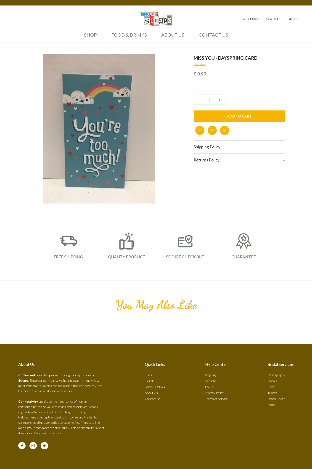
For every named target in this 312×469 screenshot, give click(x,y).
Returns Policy (206, 160)
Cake (271, 387)
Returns (211, 381)
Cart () (294, 19)
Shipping (210, 375)
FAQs (209, 387)
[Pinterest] (224, 130)
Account (251, 19)
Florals (149, 381)
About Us (171, 37)
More (271, 405)
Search (273, 19)
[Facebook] (199, 130)
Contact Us (212, 37)
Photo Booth (276, 399)
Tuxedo (272, 393)
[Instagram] (33, 445)
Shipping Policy (207, 147)
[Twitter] (212, 130)
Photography (276, 375)
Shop (90, 35)
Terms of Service (216, 399)
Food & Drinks (129, 35)
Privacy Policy (214, 393)
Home (149, 375)
